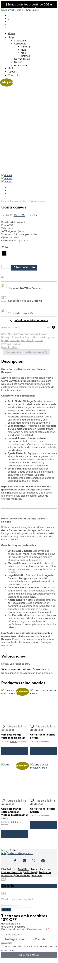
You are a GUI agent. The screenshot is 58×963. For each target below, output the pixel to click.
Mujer (24, 49)
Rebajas (6, 337)
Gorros (18, 61)
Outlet (11, 68)
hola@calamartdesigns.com (17, 853)
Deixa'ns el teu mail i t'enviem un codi (24, 929)
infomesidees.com (11, 872)
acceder (14, 672)
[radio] (4, 253)
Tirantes (25, 55)
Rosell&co (23, 869)
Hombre (25, 46)
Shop (11, 37)
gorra (51, 337)
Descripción (13, 352)
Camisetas (20, 43)
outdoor (15, 340)
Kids (23, 52)
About (11, 71)
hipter (5, 340)
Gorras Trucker (22, 58)
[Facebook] (49, 327)
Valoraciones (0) (36, 352)
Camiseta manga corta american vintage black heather (14, 811)
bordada (31, 337)
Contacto (13, 75)
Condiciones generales (28, 875)
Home (11, 33)
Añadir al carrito (24, 267)
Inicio (4, 201)
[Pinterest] (54, 327)
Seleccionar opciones (11, 751)
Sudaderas (20, 40)
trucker (39, 340)
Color (5, 247)
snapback (27, 340)
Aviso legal (30, 872)
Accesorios (20, 64)
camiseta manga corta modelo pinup (13, 736)
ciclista (42, 337)
